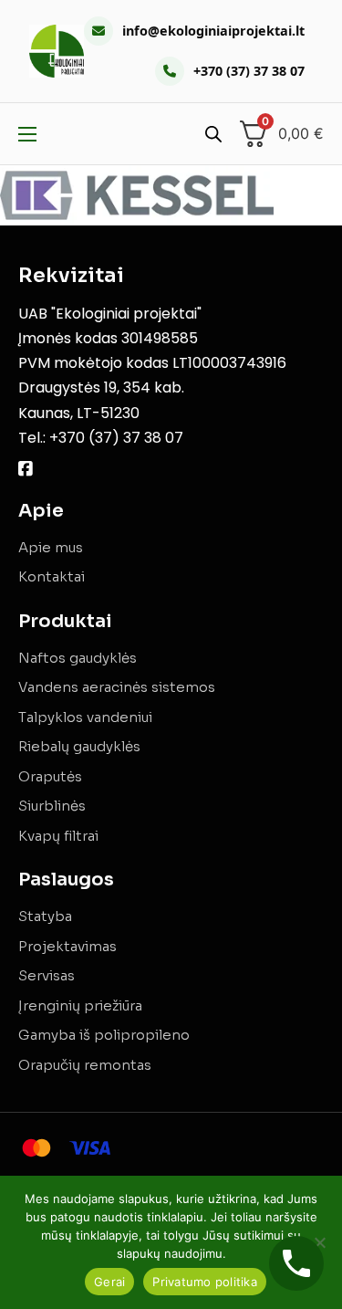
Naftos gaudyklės (77, 657)
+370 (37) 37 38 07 (249, 70)
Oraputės (50, 776)
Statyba (45, 916)
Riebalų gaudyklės (79, 746)
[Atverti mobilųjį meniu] (27, 134)
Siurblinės (52, 805)
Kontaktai (51, 576)
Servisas (46, 975)
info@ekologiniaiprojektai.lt (213, 30)
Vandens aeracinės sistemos (116, 687)
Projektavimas (67, 946)
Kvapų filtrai (58, 835)
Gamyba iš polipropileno (104, 1034)
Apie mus (50, 547)
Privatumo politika (204, 1281)
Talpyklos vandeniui (85, 717)
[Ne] (319, 1242)
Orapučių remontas (84, 1064)
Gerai (109, 1281)
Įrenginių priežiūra (80, 1005)
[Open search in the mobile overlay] (213, 133)
